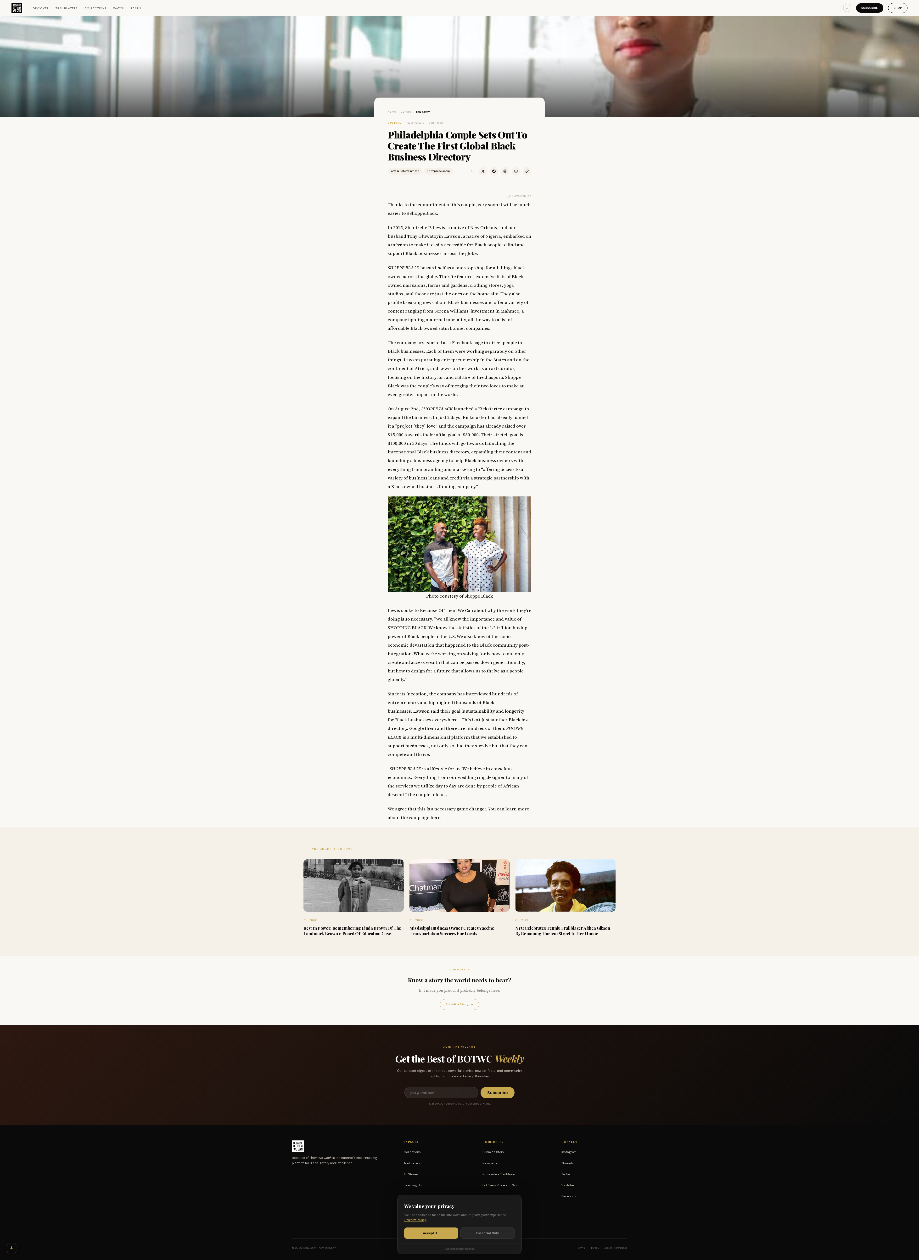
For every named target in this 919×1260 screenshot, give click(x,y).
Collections (95, 8)
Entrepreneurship (438, 171)
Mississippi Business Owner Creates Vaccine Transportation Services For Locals (451, 930)
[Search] (847, 8)
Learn (136, 8)
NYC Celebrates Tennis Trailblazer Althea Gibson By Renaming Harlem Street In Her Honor (562, 930)
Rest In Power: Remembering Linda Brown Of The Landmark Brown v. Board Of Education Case (352, 930)
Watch (118, 8)
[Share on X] (483, 171)
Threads (567, 1163)
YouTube (567, 1185)
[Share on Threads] (505, 171)
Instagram (569, 1152)
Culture (406, 112)
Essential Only (487, 1233)
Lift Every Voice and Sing (500, 1185)
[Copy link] (527, 171)
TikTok (566, 1174)
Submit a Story (459, 1004)
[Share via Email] (516, 171)
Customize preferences (459, 1248)
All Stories (411, 1174)
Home (392, 112)
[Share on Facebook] (494, 171)
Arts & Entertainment (405, 171)
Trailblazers (67, 8)
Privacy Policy (415, 1220)
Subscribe (869, 8)
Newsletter (490, 1163)
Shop (898, 8)
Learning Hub (414, 1185)
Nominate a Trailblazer (499, 1174)
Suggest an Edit (521, 196)
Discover (41, 8)
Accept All (431, 1233)
